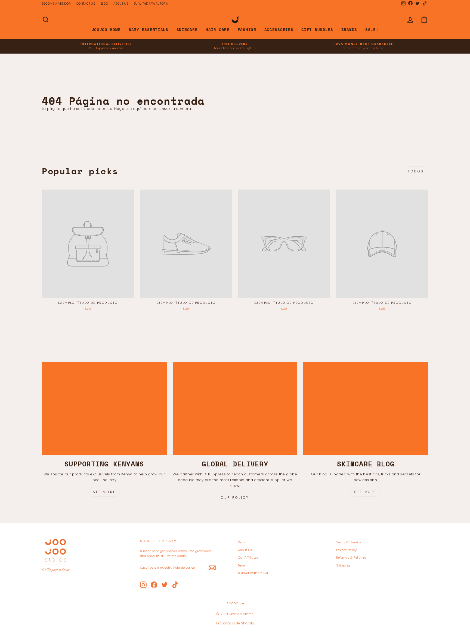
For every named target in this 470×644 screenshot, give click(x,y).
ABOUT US (120, 3)
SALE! (372, 29)
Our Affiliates (248, 557)
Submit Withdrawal (253, 573)
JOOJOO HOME (106, 29)
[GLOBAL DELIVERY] (235, 408)
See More (104, 492)
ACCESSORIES (278, 29)
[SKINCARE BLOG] (365, 408)
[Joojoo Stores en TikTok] (175, 584)
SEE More (365, 492)
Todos (416, 171)
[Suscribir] (212, 568)
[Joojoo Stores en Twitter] (164, 584)
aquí (137, 108)
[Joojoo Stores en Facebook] (154, 584)
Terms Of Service (348, 542)
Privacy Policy (346, 550)
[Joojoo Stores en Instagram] (143, 584)
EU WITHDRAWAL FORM (151, 3)
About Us (245, 550)
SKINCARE (187, 29)
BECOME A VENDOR (56, 3)
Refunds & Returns (351, 557)
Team (242, 565)
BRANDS (349, 29)
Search (243, 542)
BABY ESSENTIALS (148, 29)
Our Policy (235, 497)
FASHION (247, 29)
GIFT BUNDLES (317, 29)
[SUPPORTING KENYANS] (104, 408)
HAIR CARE (217, 29)
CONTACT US (85, 3)
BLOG (104, 3)
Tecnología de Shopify (235, 623)
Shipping (343, 565)
